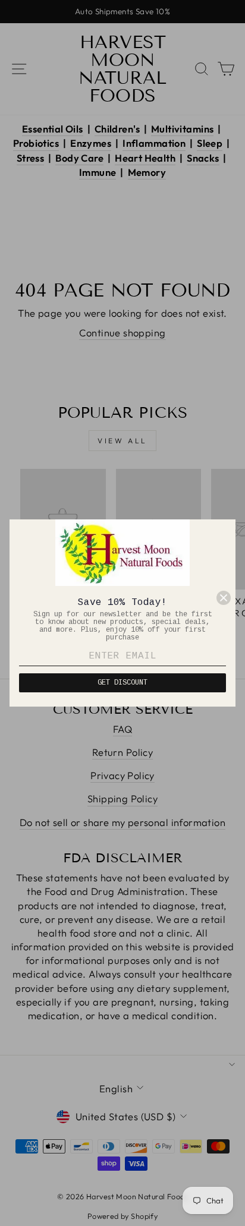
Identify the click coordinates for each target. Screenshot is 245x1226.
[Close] (223, 598)
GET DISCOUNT (122, 683)
